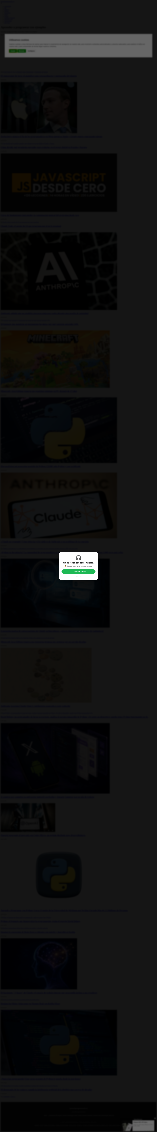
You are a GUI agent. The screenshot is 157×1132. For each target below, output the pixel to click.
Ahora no (78, 576)
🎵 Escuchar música (78, 571)
